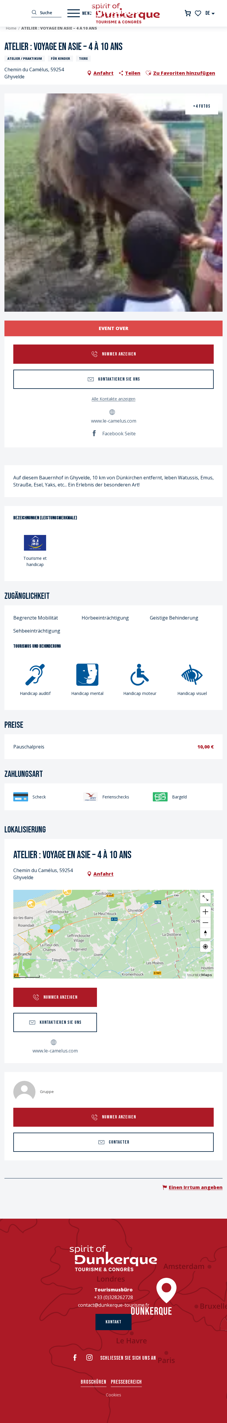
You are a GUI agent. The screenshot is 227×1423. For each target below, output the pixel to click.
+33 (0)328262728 (113, 1297)
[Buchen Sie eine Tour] (187, 13)
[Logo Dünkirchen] (113, 1258)
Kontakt (113, 1322)
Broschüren (93, 1382)
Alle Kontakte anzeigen (113, 399)
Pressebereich (126, 1382)
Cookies (113, 1395)
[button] (210, 13)
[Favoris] (198, 13)
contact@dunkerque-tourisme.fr (113, 1305)
